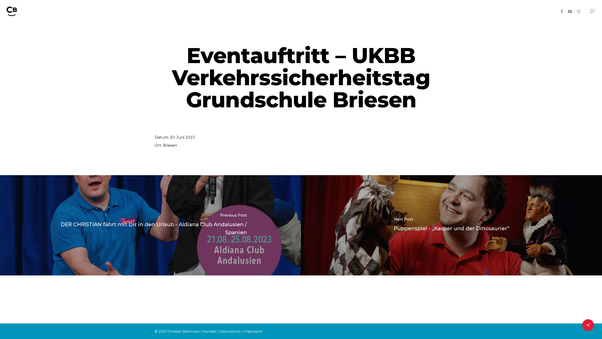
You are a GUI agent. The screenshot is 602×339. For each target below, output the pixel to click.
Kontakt (209, 331)
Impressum (253, 331)
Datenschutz (230, 331)
